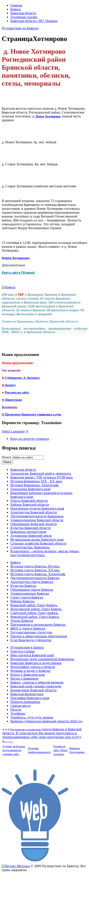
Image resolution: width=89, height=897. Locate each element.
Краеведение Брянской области (33, 690)
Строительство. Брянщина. (30, 547)
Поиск (7, 457)
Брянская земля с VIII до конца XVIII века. (41, 477)
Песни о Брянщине (24, 678)
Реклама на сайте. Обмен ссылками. (60, 750)
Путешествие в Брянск (27, 647)
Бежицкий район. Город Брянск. (34, 605)
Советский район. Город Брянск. (34, 613)
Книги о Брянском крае (27, 674)
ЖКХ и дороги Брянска (27, 628)
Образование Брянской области (33, 524)
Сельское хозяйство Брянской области (38, 543)
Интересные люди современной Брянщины (42, 659)
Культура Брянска (23, 585)
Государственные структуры (31, 632)
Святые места (20, 705)
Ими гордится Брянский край (32, 655)
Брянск (15, 9)
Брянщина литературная (28, 532)
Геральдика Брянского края (30, 489)
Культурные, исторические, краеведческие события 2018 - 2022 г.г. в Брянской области (44, 330)
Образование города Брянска (31, 589)
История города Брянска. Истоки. (35, 566)
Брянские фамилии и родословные (36, 663)
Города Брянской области (29, 500)
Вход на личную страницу (29, 439)
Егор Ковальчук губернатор (30, 640)
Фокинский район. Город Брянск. (35, 617)
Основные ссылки (23, 17)
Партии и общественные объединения (38, 636)
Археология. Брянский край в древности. (41, 473)
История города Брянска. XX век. (35, 570)
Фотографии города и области (32, 667)
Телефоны (17, 713)
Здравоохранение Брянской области (36, 520)
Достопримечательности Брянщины (37, 516)
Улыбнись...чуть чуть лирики (31, 717)
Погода (15, 709)
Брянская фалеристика (26, 694)
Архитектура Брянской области (33, 512)
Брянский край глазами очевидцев (35, 686)
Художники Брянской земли (31, 535)
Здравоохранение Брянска (29, 593)
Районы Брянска (22, 601)
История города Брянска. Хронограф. (38, 574)
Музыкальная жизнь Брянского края (37, 539)
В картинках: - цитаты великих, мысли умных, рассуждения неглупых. (45, 553)
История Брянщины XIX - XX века (36, 481)
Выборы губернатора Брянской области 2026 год (46, 721)
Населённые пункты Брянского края (37, 508)
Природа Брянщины (25, 702)
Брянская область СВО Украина (33, 21)
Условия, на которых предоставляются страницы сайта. (13, 750)
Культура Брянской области (30, 528)
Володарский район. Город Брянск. (36, 609)
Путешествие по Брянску (20, 28)
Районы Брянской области (29, 504)
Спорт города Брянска (26, 597)
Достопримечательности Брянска (34, 578)
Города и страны (22, 651)
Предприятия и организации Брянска (37, 624)
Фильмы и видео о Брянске (30, 671)
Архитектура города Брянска (31, 582)
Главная (16, 5)
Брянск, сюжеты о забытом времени (37, 682)
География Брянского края (29, 698)
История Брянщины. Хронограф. (34, 485)
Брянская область (23, 13)
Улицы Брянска (21, 620)
